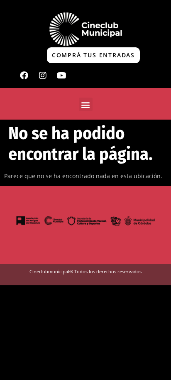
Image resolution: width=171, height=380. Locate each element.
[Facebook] (24, 75)
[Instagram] (42, 75)
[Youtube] (61, 75)
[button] (86, 104)
